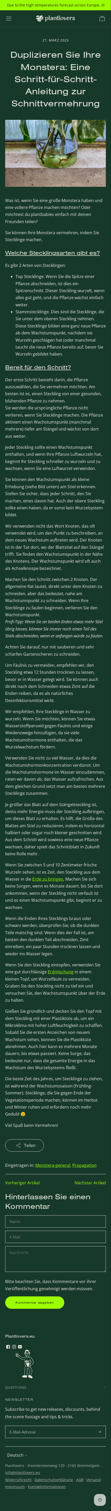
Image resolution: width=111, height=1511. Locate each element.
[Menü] (8, 18)
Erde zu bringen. (48, 879)
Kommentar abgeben (34, 1302)
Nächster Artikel (90, 1183)
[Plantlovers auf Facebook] (8, 1347)
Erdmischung (61, 972)
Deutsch (15, 1455)
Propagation (84, 1165)
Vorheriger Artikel (22, 1183)
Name (15, 1215)
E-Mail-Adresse (23, 1426)
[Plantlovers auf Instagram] (14, 1347)
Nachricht (18, 1246)
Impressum (15, 1486)
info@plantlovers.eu (22, 1472)
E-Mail (15, 1231)
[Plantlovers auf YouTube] (20, 1347)
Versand (93, 1479)
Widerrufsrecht (18, 1479)
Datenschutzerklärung (54, 1479)
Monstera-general (52, 1165)
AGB (79, 1479)
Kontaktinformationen (47, 1486)
